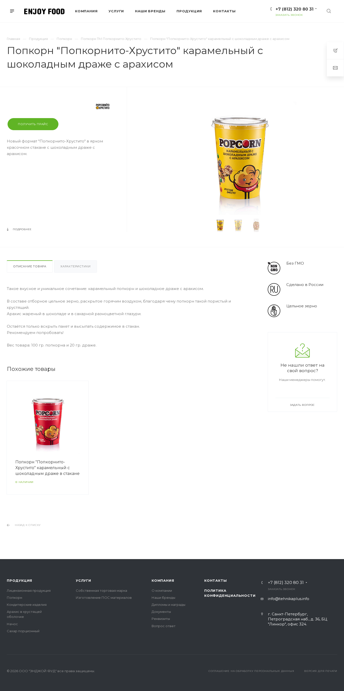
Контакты (215, 580)
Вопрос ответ (164, 626)
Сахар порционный (23, 631)
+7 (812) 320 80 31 (295, 9)
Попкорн (14, 598)
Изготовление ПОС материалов (104, 598)
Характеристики (75, 266)
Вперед (251, 437)
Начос (12, 624)
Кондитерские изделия (27, 605)
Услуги (83, 580)
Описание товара (29, 266)
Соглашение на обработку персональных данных (251, 671)
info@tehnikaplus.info (288, 598)
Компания (163, 580)
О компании (162, 590)
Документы (161, 612)
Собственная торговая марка (101, 590)
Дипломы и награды (168, 605)
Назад (8, 437)
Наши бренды (163, 598)
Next (275, 224)
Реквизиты (161, 619)
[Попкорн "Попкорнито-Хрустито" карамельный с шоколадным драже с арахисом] (239, 158)
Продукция (19, 580)
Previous (205, 224)
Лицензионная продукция (29, 590)
